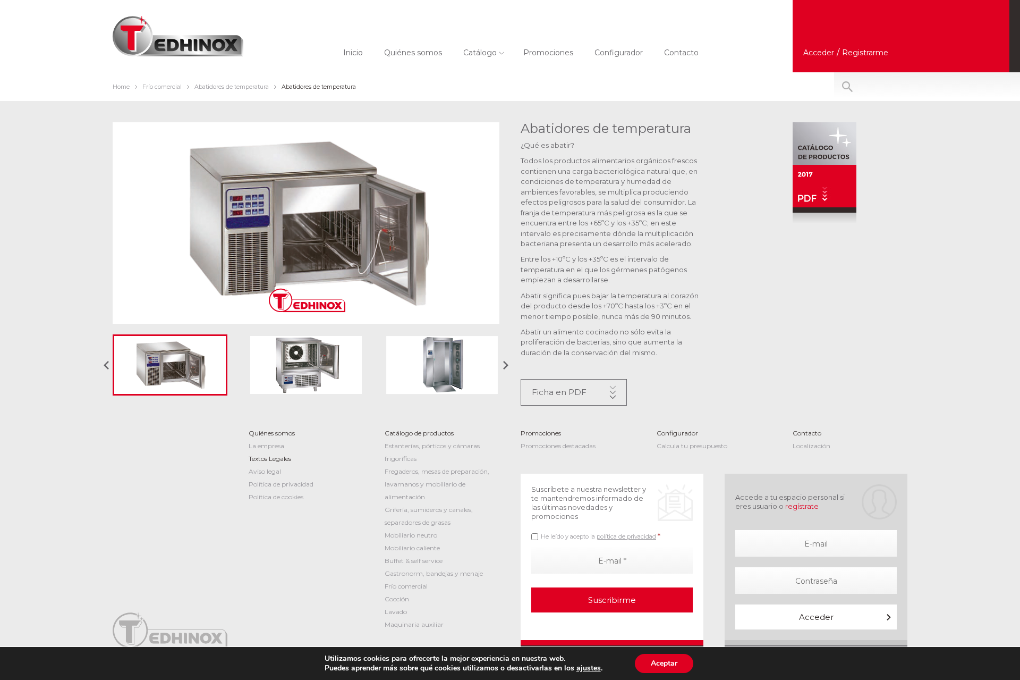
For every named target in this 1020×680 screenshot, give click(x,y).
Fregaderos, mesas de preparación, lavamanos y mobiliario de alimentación (437, 484)
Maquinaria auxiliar (414, 624)
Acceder (816, 617)
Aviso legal (265, 471)
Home (121, 86)
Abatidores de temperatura (231, 86)
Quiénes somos (413, 52)
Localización (811, 446)
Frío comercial (162, 86)
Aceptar (664, 663)
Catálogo (480, 52)
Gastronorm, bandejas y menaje (434, 573)
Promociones (548, 52)
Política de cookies (276, 497)
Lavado (396, 612)
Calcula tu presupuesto (692, 446)
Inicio (353, 52)
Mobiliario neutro (411, 535)
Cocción (397, 599)
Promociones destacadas (558, 446)
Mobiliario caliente (412, 548)
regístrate (802, 506)
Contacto (681, 52)
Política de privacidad (281, 484)
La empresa (266, 446)
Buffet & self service (414, 561)
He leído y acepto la (600, 536)
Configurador (618, 52)
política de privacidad (626, 536)
